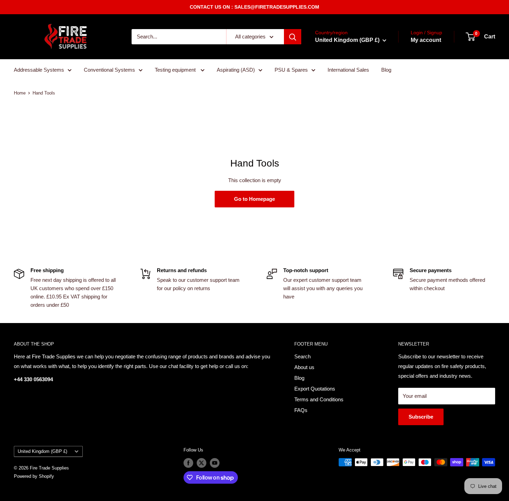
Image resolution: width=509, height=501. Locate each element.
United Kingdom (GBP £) (42, 451)
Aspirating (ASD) (236, 70)
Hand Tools (44, 93)
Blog (386, 70)
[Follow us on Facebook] (188, 463)
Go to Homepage (254, 199)
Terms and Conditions (318, 399)
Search (302, 356)
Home (20, 93)
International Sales (348, 70)
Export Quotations (314, 389)
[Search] (292, 36)
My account (426, 40)
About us (304, 367)
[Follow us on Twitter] (201, 463)
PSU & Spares (291, 70)
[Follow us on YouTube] (215, 463)
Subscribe (421, 417)
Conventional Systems (109, 70)
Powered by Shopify (34, 476)
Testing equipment (176, 70)
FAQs (300, 410)
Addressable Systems (39, 70)
